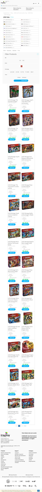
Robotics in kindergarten (27, 476)
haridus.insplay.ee (33, 437)
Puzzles (2, 461)
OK (38, 490)
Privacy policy (17, 458)
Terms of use (17, 457)
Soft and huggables (5, 468)
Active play (3, 465)
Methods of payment (19, 454)
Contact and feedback (19, 459)
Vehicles (2, 457)
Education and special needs (6, 466)
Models (2, 455)
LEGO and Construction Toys (20, 13)
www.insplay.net (25, 440)
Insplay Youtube (30, 474)
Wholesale (31, 455)
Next (25, 425)
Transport (17, 452)
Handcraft (3, 462)
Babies (2, 469)
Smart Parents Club (36, 476)
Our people (31, 454)
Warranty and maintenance (20, 455)
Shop (11, 13)
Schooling (31, 458)
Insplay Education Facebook (8, 476)
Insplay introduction (33, 452)
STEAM (30, 459)
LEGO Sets (30, 13)
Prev (17, 425)
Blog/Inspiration (32, 461)
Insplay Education (13, 474)
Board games (3, 459)
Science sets (3, 464)
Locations (31, 457)
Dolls (2, 458)
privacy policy (22, 490)
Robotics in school (18, 476)
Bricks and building (4, 454)
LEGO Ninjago (7, 14)
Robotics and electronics (6, 452)
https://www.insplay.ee (32, 435)
